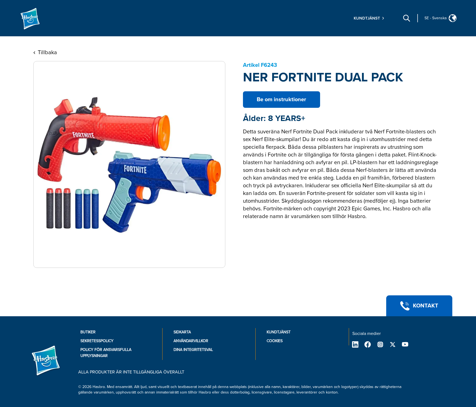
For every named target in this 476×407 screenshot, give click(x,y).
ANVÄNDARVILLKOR (191, 341)
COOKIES (275, 341)
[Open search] (406, 18)
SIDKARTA (182, 332)
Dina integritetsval (193, 349)
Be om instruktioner (281, 99)
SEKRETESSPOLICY (96, 341)
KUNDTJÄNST (279, 332)
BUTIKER (88, 332)
